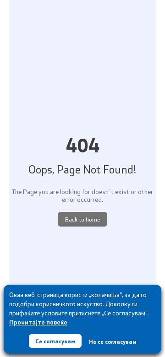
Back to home (82, 219)
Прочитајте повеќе (38, 322)
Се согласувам (55, 341)
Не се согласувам (113, 341)
